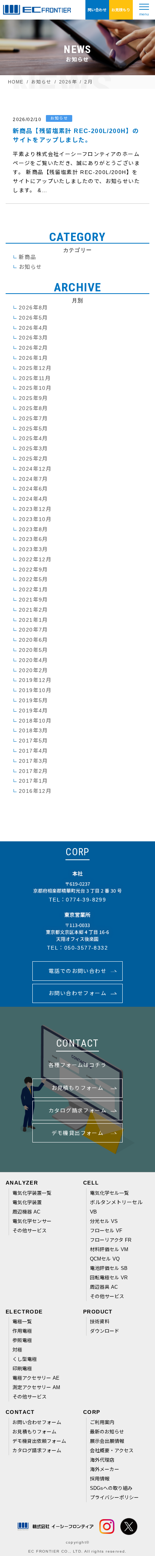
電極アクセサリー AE (36, 1378)
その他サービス (29, 1230)
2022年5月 (33, 579)
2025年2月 (33, 459)
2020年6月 (33, 640)
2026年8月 (33, 308)
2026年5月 (33, 318)
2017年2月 (33, 771)
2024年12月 (35, 469)
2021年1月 (33, 620)
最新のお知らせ (107, 1432)
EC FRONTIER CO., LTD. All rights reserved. (77, 1551)
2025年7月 (33, 418)
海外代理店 (102, 1460)
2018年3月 (33, 730)
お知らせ (30, 267)
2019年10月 (35, 690)
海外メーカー (104, 1469)
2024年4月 (33, 499)
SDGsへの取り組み (111, 1488)
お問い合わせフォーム (37, 1422)
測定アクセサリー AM (36, 1387)
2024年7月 (33, 479)
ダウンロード (104, 1331)
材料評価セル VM (109, 1249)
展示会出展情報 (107, 1441)
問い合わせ (97, 10)
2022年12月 (35, 559)
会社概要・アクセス (112, 1450)
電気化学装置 (27, 1202)
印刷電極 (22, 1368)
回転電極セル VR (109, 1277)
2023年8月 (33, 529)
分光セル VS (104, 1221)
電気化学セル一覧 (109, 1193)
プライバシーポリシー (114, 1497)
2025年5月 (33, 429)
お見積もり (120, 10)
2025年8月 (33, 408)
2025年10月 (35, 388)
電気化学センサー (32, 1221)
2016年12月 (35, 791)
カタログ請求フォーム (37, 1450)
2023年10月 (35, 519)
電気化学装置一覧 (32, 1193)
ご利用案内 (102, 1422)
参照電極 (22, 1340)
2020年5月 (33, 650)
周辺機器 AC (26, 1212)
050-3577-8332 (86, 948)
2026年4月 (33, 328)
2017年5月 (33, 741)
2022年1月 (33, 589)
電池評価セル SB (109, 1268)
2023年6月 (33, 539)
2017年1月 (33, 781)
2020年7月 (33, 630)
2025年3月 (33, 448)
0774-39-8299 (86, 900)
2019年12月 (35, 680)
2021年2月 (33, 610)
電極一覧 (22, 1321)
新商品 (27, 257)
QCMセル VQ (105, 1259)
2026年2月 (33, 348)
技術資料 (99, 1321)
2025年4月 (33, 438)
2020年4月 (33, 660)
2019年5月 (33, 700)
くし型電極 (24, 1359)
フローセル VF (106, 1230)
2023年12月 (35, 509)
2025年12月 (35, 368)
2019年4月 (33, 711)
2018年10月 (35, 721)
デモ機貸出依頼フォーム (39, 1441)
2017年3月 (33, 761)
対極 (17, 1350)
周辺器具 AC (104, 1287)
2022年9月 (33, 570)
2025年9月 (33, 398)
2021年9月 (33, 600)
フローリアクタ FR (111, 1240)
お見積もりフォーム (34, 1432)
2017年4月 (33, 751)
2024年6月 (33, 489)
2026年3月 (33, 338)
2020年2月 (33, 670)
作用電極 (22, 1331)
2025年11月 (35, 378)
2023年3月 (33, 549)
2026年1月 (33, 358)
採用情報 (99, 1479)
